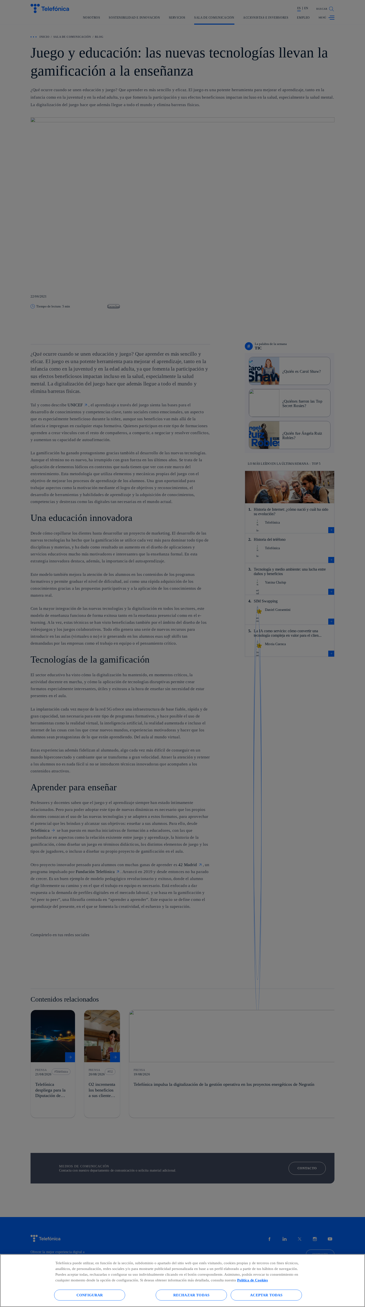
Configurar (89, 1295)
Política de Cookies (252, 1280)
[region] (182, 1280)
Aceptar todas (266, 1295)
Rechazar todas (191, 1295)
